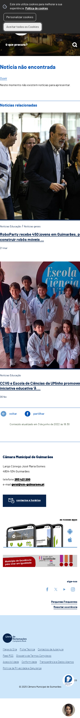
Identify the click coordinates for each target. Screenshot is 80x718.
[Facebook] (47, 589)
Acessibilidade (11, 662)
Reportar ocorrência (65, 607)
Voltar (13, 413)
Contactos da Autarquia (50, 649)
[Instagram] (73, 589)
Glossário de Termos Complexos (33, 656)
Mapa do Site (10, 649)
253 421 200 (22, 479)
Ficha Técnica (27, 649)
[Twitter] (56, 589)
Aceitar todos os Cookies (22, 26)
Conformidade (29, 662)
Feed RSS (8, 656)
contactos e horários (28, 500)
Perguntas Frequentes (64, 602)
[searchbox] (40, 44)
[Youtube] (64, 589)
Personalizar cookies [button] (19, 17)
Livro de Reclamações (15, 638)
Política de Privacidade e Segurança (22, 668)
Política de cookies (36, 8)
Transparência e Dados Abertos (57, 662)
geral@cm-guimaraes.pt (28, 484)
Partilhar (38, 413)
